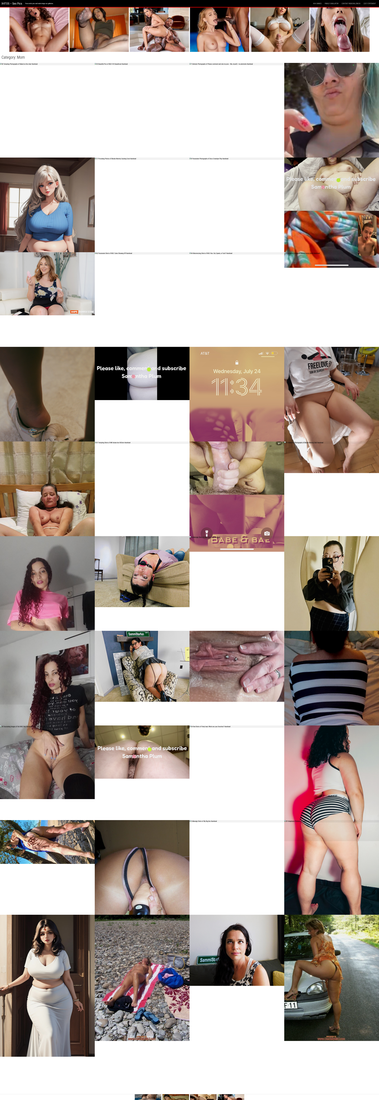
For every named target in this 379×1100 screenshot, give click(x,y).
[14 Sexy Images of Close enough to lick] (237, 666)
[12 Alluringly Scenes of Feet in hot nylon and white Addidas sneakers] (47, 419)
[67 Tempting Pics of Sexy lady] (47, 229)
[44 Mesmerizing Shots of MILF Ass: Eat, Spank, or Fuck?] (237, 253)
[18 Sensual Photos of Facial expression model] (237, 950)
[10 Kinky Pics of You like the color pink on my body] (47, 620)
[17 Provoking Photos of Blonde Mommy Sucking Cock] (142, 159)
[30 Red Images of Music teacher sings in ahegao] (142, 666)
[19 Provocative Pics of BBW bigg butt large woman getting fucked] (142, 752)
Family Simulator (331, 3)
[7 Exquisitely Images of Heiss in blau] (47, 842)
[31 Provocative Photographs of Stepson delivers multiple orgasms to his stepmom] (47, 283)
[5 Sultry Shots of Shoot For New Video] (331, 823)
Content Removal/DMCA (351, 3)
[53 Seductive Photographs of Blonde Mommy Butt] (331, 442)
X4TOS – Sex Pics (11, 3)
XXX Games (317, 3)
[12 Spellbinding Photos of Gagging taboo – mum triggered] (142, 571)
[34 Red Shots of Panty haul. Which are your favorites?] (237, 726)
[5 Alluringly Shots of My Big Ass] (237, 821)
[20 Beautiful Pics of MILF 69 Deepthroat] (142, 64)
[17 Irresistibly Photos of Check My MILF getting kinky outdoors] (331, 978)
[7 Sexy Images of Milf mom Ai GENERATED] (47, 986)
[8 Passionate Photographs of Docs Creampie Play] (237, 159)
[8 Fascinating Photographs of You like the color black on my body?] (47, 715)
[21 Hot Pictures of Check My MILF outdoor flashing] (142, 883)
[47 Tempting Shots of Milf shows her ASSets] (142, 442)
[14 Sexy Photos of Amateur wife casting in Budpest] (331, 410)
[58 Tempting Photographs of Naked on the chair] (47, 64)
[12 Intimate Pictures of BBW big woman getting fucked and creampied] (142, 373)
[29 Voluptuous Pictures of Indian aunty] (331, 821)
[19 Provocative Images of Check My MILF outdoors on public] (142, 978)
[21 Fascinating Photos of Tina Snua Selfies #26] (331, 617)
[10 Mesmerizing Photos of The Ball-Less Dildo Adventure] (47, 525)
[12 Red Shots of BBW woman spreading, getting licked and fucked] (331, 184)
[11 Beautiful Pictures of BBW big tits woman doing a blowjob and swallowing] (237, 468)
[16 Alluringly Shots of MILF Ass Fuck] (237, 537)
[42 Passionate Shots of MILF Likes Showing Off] (142, 253)
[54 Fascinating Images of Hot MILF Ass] (47, 726)
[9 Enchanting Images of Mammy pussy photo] (331, 253)
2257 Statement (370, 3)
